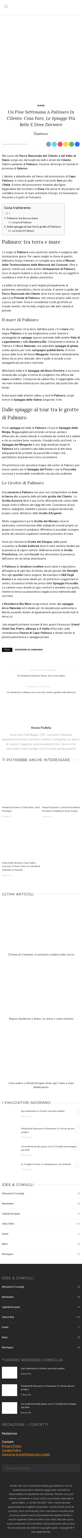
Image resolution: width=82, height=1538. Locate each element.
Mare (41, 105)
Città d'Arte (41, 1223)
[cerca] (76, 7)
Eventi (41, 1233)
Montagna (41, 1254)
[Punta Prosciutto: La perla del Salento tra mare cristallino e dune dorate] (61, 785)
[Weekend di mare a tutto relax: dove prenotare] (21, 785)
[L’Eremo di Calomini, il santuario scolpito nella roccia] (41, 928)
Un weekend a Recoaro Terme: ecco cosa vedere (41, 675)
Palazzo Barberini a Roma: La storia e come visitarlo (41, 1018)
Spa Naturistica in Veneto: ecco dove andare (43, 1111)
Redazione (9, 1433)
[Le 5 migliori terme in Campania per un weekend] (9, 1168)
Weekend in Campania (29, 649)
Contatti (8, 1442)
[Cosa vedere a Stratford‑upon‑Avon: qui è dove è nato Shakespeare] (41, 1056)
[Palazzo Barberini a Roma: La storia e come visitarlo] (41, 992)
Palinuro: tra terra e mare (22, 218)
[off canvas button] (6, 6)
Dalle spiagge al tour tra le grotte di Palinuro (34, 226)
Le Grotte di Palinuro (23, 230)
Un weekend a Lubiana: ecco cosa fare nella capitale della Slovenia (41, 692)
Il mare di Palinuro (22, 222)
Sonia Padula (9, 144)
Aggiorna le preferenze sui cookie (26, 1454)
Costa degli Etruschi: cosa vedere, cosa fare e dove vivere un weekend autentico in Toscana (21, 866)
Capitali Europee (41, 1213)
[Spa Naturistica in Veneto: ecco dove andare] (9, 1115)
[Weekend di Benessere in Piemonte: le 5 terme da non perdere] (9, 1132)
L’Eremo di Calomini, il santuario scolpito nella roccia (41, 954)
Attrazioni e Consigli (41, 1193)
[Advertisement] (41, 58)
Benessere (41, 1203)
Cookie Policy (11, 1450)
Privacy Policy (12, 1446)
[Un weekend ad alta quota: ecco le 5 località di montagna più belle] (9, 1150)
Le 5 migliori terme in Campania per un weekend (45, 1164)
